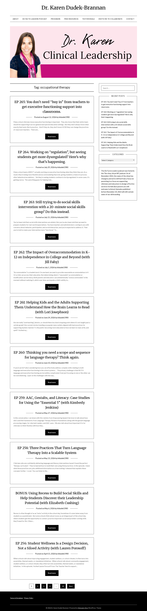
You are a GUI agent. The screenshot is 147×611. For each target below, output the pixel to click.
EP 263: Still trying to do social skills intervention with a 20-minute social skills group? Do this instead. (51, 207)
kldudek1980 (64, 117)
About (16, 19)
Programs (55, 19)
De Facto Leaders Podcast (34, 19)
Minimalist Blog (83, 608)
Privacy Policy (28, 598)
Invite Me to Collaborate (110, 19)
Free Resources (71, 19)
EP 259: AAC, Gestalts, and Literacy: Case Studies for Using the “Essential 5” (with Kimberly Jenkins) (52, 402)
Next (71, 586)
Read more (52, 136)
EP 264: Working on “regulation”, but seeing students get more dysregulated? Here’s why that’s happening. (52, 157)
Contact (130, 19)
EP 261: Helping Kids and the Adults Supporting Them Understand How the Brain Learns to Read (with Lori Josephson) (52, 307)
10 (63, 586)
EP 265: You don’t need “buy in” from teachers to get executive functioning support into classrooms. (51, 107)
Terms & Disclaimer (16, 598)
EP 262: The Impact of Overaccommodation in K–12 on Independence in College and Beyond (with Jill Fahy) (52, 257)
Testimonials (88, 19)
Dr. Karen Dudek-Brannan (73, 7)
